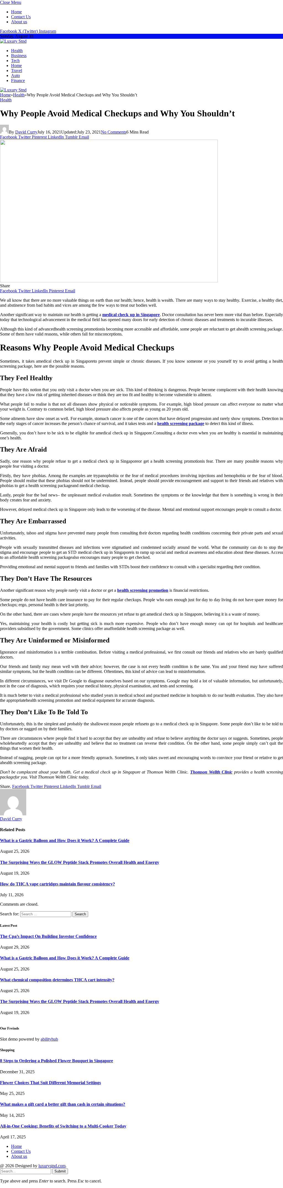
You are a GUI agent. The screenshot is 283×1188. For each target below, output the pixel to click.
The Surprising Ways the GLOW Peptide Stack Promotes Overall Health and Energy (79, 862)
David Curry (26, 132)
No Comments (113, 132)
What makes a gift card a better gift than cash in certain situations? (62, 1104)
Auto (15, 75)
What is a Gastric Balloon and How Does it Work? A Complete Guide (64, 840)
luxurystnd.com (51, 1165)
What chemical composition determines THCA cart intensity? (57, 979)
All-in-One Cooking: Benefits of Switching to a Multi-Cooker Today (63, 1126)
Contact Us (21, 16)
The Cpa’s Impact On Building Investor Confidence (48, 936)
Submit (60, 1171)
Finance (18, 80)
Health (17, 50)
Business (19, 55)
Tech (15, 60)
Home (16, 11)
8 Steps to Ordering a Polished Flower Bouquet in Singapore (56, 1060)
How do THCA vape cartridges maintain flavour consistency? (57, 884)
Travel (16, 70)
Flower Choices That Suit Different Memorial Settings (50, 1082)
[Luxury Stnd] (13, 41)
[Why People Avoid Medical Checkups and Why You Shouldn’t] (109, 280)
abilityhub (49, 1039)
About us (19, 21)
